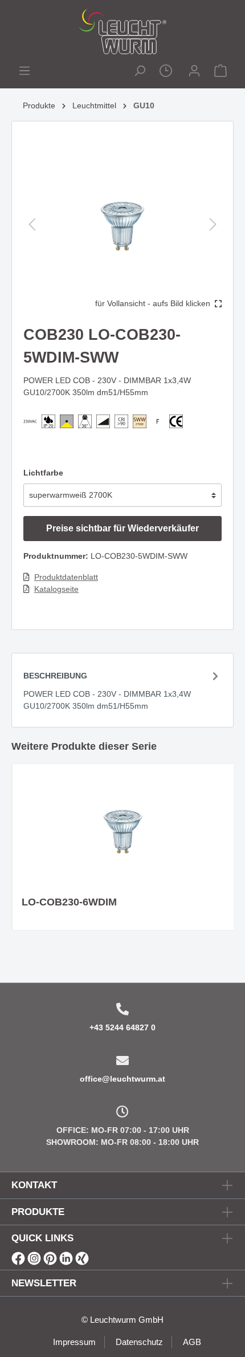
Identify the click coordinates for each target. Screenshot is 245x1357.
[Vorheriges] (31, 224)
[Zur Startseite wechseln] (122, 31)
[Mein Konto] (194, 72)
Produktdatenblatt (66, 577)
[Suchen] (139, 72)
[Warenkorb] (220, 72)
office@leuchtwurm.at (122, 1078)
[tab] (122, 690)
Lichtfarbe (43, 472)
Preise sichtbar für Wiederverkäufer (122, 528)
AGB (192, 1342)
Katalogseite (56, 589)
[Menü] (24, 72)
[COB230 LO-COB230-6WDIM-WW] (123, 830)
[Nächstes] (213, 224)
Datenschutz (139, 1342)
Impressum (74, 1342)
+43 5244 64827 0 (122, 1027)
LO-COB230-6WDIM (69, 902)
